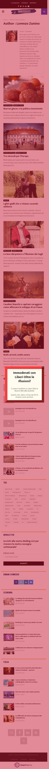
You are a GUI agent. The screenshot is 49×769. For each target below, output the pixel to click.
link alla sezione (27, 391)
